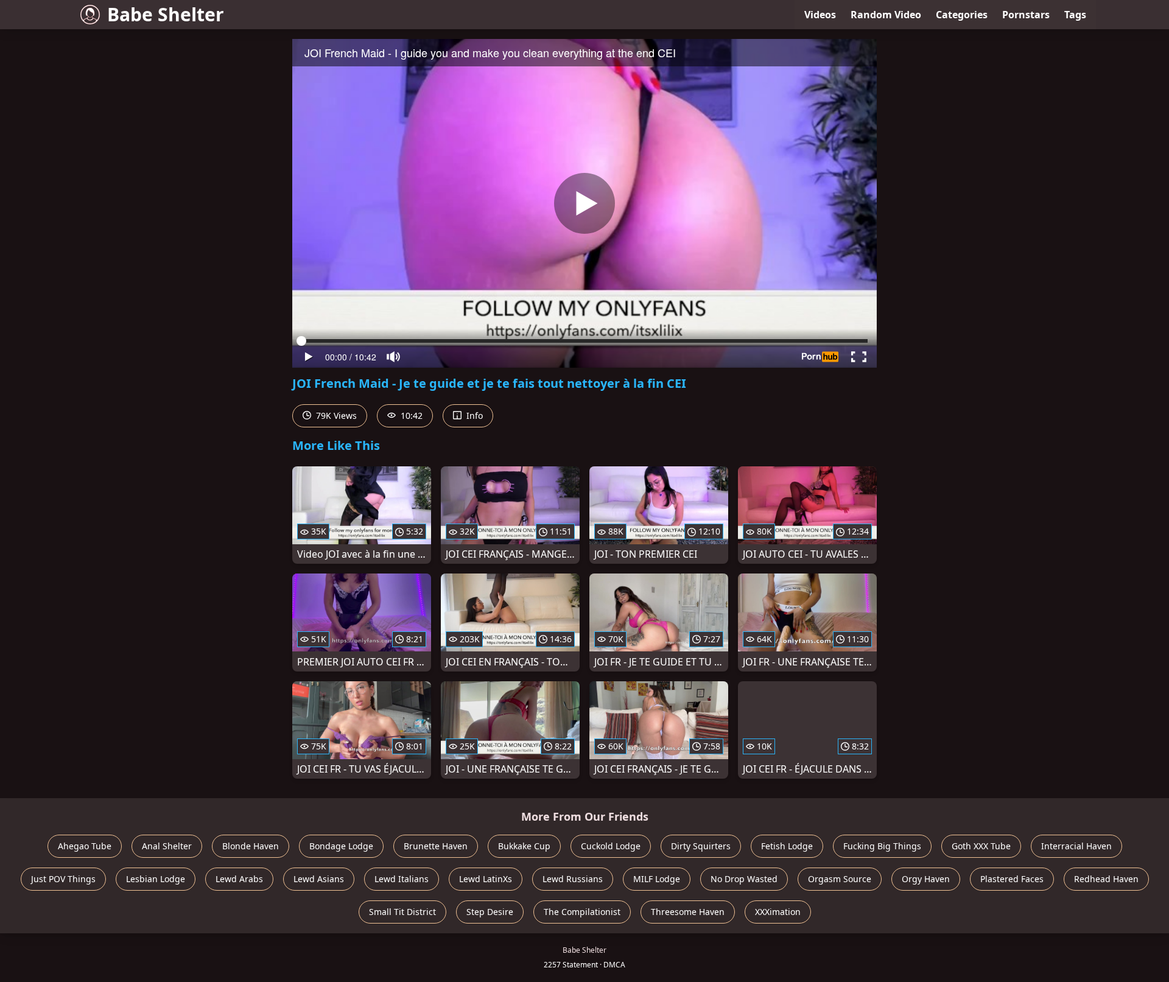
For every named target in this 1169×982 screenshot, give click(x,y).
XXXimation (778, 911)
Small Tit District (402, 911)
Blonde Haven (250, 846)
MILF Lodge (656, 879)
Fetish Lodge (787, 846)
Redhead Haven (1106, 879)
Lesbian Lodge (155, 879)
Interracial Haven (1076, 846)
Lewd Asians (318, 879)
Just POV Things (63, 879)
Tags (1075, 14)
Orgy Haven (926, 879)
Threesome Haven (688, 911)
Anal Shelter (167, 846)
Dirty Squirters (701, 846)
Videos (820, 14)
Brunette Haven (436, 846)
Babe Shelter (165, 14)
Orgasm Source (839, 879)
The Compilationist (582, 911)
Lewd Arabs (239, 879)
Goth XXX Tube (981, 846)
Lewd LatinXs (485, 879)
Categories (962, 14)
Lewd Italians (401, 879)
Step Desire (489, 911)
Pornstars (1026, 14)
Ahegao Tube (84, 846)
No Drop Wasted (744, 879)
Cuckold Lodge (611, 846)
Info (473, 415)
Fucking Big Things (882, 846)
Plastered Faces (1012, 879)
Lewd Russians (572, 879)
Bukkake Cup (524, 846)
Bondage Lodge (341, 846)
